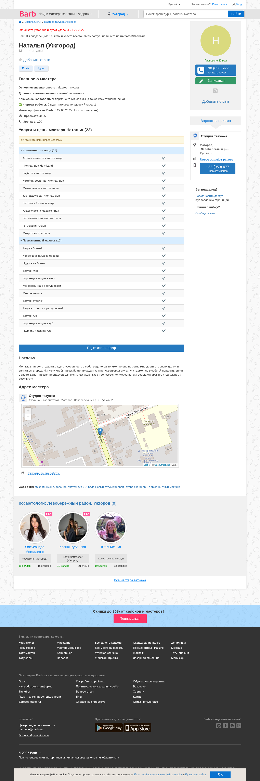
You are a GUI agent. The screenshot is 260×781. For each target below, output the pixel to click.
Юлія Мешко (111, 547)
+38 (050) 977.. (217, 70)
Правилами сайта (195, 774)
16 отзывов (44, 565)
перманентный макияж (164, 486)
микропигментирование (51, 486)
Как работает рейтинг (90, 681)
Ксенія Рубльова (73, 547)
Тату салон (26, 657)
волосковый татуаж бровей (106, 486)
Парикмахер (27, 647)
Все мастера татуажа (130, 580)
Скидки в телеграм (145, 701)
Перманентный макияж (148, 647)
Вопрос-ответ (85, 691)
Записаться (215, 80)
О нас (22, 681)
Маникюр (177, 657)
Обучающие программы (149, 681)
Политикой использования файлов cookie (158, 774)
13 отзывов (120, 565)
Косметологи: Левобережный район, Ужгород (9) (68, 503)
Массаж (176, 647)
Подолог (62, 657)
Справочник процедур (90, 701)
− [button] (28, 416)
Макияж (138, 652)
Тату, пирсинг (180, 652)
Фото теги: (26, 486)
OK (220, 774)
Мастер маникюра (69, 647)
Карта (137, 696)
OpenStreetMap (162, 464)
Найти (236, 14)
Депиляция (178, 642)
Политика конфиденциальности (40, 696)
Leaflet (147, 464)
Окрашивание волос (146, 642)
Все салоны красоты (108, 642)
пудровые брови (136, 486)
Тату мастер (27, 652)
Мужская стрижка (106, 652)
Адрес (41, 68)
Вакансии (139, 686)
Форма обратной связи (34, 735)
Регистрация (219, 4)
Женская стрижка (106, 657)
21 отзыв (83, 565)
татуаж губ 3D (77, 486)
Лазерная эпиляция (146, 657)
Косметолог (26, 642)
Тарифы (24, 691)
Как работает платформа (35, 686)
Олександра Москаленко (34, 549)
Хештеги (138, 691)
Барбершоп (64, 652)
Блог (79, 696)
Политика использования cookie (97, 686)
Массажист (64, 642)
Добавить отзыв (36, 60)
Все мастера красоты (109, 647)
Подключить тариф (101, 348)
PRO (48, 514)
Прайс (26, 68)
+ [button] (28, 410)
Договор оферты (30, 701)
